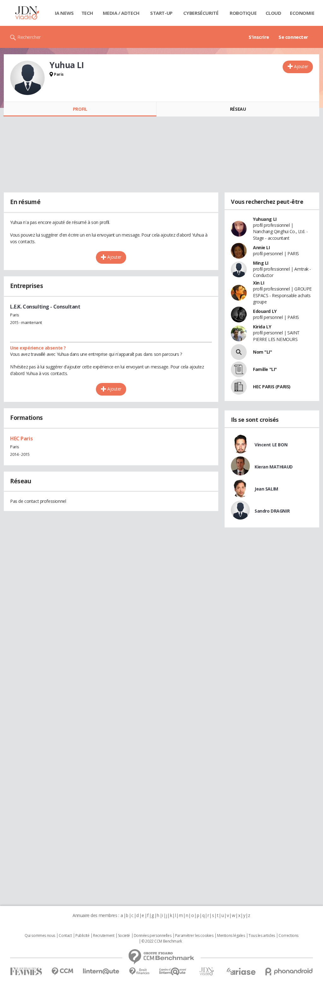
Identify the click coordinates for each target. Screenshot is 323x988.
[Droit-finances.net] (139, 971)
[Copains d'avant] (173, 971)
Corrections (288, 935)
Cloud (273, 13)
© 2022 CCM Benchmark (161, 941)
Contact (65, 935)
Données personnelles (153, 935)
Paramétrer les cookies (194, 935)
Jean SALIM (266, 489)
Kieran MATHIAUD (274, 467)
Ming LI (260, 263)
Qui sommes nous (40, 935)
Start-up (161, 13)
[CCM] (62, 971)
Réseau (238, 109)
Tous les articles (262, 935)
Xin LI (258, 283)
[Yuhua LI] (27, 78)
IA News (64, 13)
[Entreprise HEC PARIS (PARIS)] (239, 387)
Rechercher (29, 37)
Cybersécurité (201, 13)
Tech (87, 13)
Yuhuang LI (265, 219)
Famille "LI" (265, 369)
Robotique (243, 13)
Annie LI (261, 247)
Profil (80, 109)
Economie (302, 13)
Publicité (82, 935)
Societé (124, 935)
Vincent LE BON (271, 445)
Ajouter (301, 66)
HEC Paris (21, 438)
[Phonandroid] (289, 971)
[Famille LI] (239, 369)
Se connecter (293, 37)
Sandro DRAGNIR (272, 511)
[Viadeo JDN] (206, 971)
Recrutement (103, 935)
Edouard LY (265, 311)
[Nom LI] (239, 352)
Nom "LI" (262, 352)
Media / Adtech (121, 13)
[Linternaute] (101, 971)
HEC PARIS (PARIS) (272, 387)
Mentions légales (231, 935)
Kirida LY (262, 327)
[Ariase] (240, 971)
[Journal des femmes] (26, 971)
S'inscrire (259, 37)
